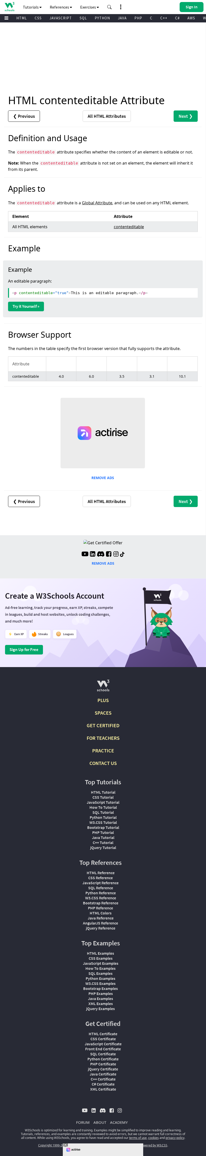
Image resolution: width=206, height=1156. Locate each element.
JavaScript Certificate (103, 1043)
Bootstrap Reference (100, 902)
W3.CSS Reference (100, 897)
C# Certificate (103, 1084)
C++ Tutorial (103, 842)
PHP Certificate (103, 1063)
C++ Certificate (103, 1079)
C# (177, 18)
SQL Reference (100, 887)
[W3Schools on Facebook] (109, 554)
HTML (21, 18)
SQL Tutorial (103, 812)
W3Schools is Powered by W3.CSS (144, 1145)
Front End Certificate (103, 1048)
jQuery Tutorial (103, 847)
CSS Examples (101, 958)
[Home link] (9, 6)
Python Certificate (103, 1058)
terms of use (138, 1138)
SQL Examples (100, 973)
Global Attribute (97, 203)
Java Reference (101, 917)
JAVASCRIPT (60, 18)
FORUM (83, 1122)
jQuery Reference (100, 928)
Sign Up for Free (24, 649)
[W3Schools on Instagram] (116, 554)
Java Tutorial (103, 837)
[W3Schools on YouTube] (84, 554)
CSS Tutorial (103, 797)
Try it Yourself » (26, 306)
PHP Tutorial (103, 832)
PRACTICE (103, 750)
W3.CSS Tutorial (103, 822)
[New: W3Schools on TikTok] (122, 554)
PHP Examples (100, 993)
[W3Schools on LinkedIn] (92, 554)
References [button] (60, 7)
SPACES (103, 713)
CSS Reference (100, 877)
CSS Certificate (103, 1038)
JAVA (122, 18)
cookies (153, 1138)
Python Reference (100, 892)
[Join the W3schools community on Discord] (101, 554)
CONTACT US (103, 763)
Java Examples (100, 998)
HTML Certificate (103, 1033)
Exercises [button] (88, 7)
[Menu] (6, 18)
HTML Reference (101, 872)
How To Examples (100, 968)
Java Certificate (103, 1073)
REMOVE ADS (102, 477)
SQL (83, 18)
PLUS (103, 700)
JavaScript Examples (100, 963)
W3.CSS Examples (100, 983)
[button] (109, 7)
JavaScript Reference (100, 882)
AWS (191, 18)
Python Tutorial (103, 817)
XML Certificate (103, 1089)
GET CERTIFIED (103, 725)
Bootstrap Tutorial (103, 827)
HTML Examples (100, 953)
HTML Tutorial (103, 792)
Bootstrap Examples (100, 988)
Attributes (107, 116)
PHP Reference (100, 907)
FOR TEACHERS (103, 738)
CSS (38, 18)
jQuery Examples (100, 1008)
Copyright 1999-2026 (53, 1145)
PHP (138, 18)
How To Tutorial (103, 807)
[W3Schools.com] (103, 687)
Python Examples (100, 978)
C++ (163, 18)
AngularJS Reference (100, 923)
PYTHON (102, 18)
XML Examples (100, 1003)
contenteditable (129, 226)
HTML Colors (101, 912)
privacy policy (175, 1138)
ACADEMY (119, 1122)
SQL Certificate (103, 1053)
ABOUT (99, 1122)
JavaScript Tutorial (103, 802)
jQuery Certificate (103, 1068)
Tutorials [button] (31, 7)
